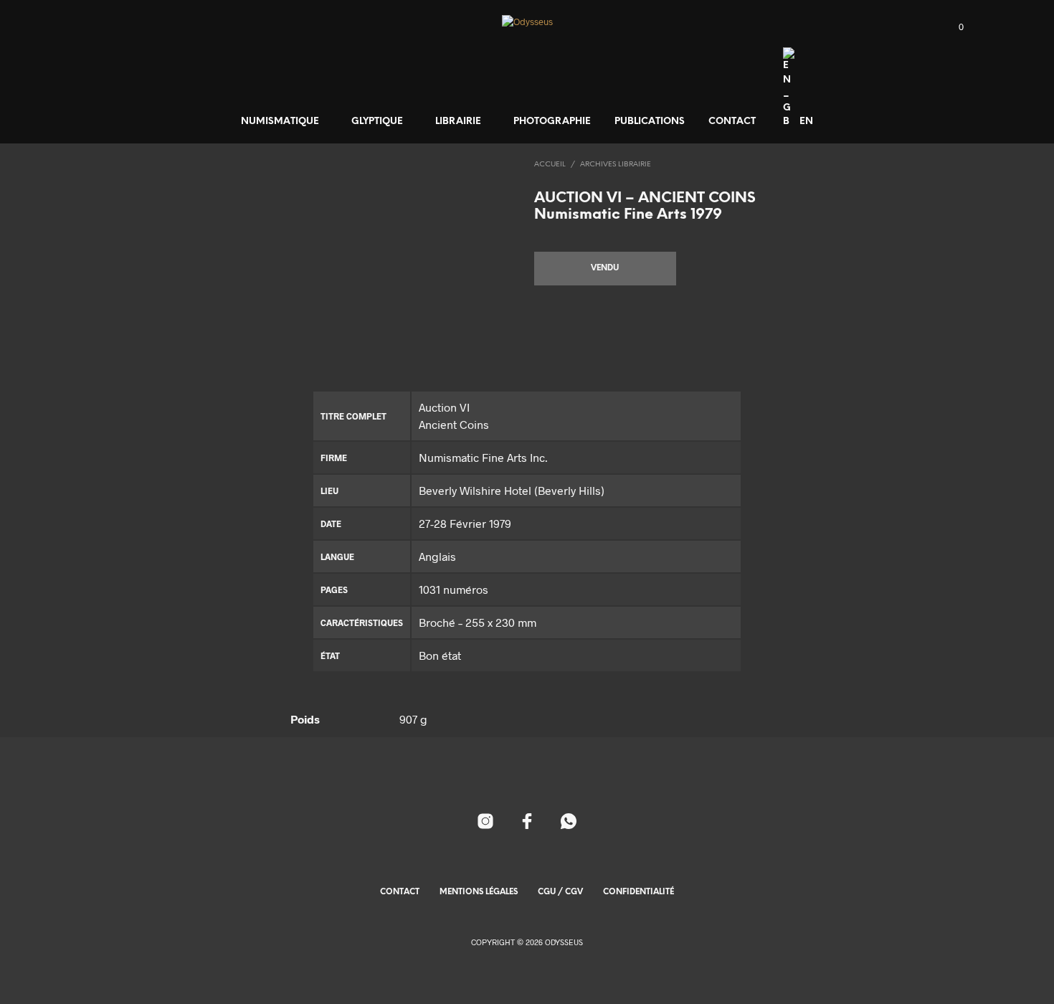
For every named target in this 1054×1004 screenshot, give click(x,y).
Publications (649, 121)
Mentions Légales (479, 892)
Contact (732, 121)
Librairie (458, 121)
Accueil (550, 165)
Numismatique (280, 121)
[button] (953, 27)
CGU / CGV (560, 892)
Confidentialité (638, 892)
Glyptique (377, 121)
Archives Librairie (615, 165)
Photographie (552, 121)
